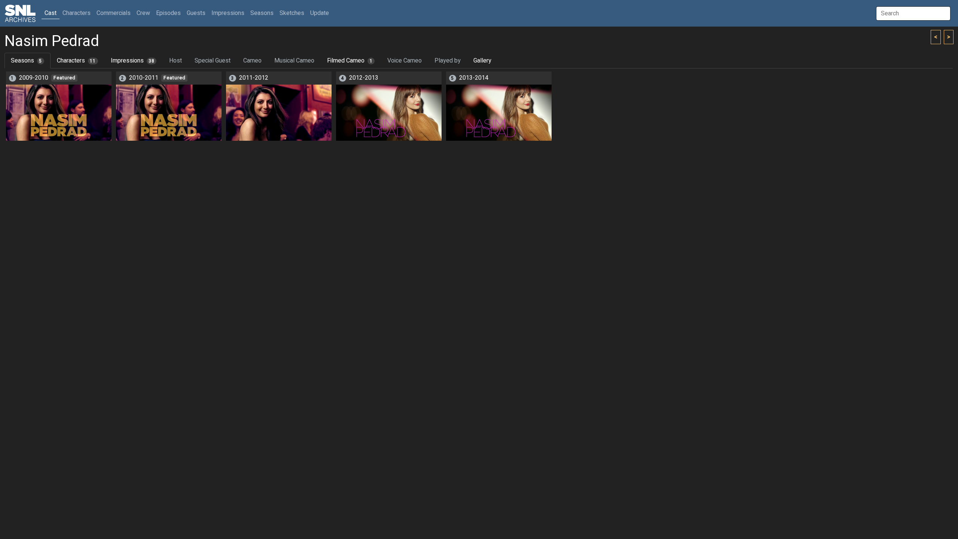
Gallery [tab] (482, 60)
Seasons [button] (262, 13)
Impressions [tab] (133, 60)
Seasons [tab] (26, 60)
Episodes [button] (168, 13)
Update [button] (319, 13)
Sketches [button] (292, 13)
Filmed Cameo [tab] (349, 60)
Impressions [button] (227, 13)
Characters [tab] (76, 60)
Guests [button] (196, 13)
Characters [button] (76, 13)
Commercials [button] (114, 13)
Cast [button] (52, 13)
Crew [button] (143, 13)
